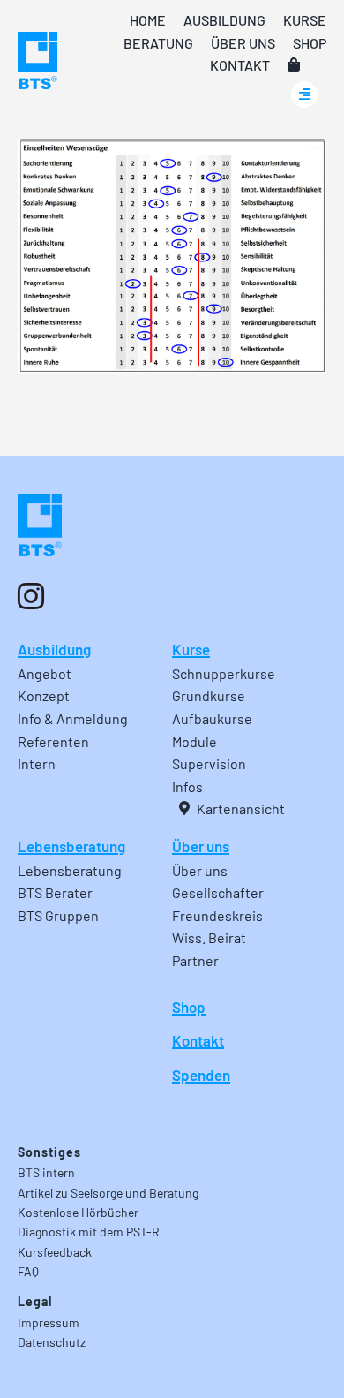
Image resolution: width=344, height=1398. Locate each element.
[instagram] (31, 596)
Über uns (200, 846)
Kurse (191, 649)
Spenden (201, 1075)
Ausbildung (54, 649)
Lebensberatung (71, 846)
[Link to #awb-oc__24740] (304, 94)
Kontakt (198, 1040)
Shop (189, 1007)
